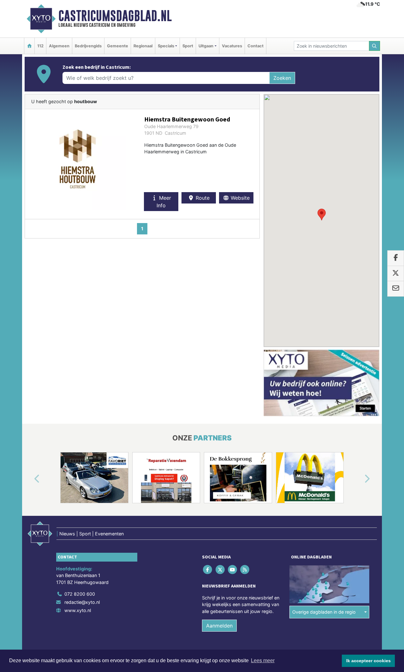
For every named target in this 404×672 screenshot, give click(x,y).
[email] (396, 288)
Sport (187, 46)
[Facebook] (208, 569)
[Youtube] (233, 569)
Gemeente (117, 46)
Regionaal (143, 46)
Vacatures (232, 46)
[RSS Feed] (245, 569)
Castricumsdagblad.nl (115, 15)
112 (40, 46)
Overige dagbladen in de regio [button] (324, 612)
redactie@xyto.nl (82, 602)
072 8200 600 (79, 594)
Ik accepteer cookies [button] (368, 660)
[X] (220, 569)
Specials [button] (166, 46)
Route (202, 198)
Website (239, 198)
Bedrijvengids (88, 46)
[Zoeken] (374, 46)
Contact (255, 46)
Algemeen (59, 46)
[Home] (29, 46)
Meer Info (164, 202)
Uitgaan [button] (206, 46)
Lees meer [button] (263, 660)
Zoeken (282, 78)
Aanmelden (219, 626)
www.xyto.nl (77, 610)
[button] (322, 215)
